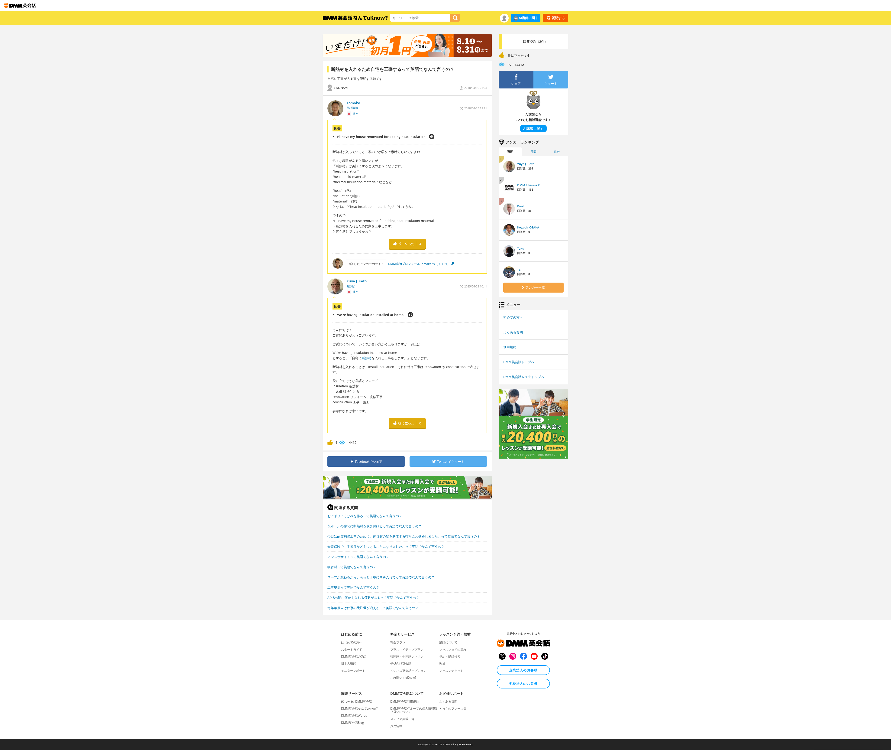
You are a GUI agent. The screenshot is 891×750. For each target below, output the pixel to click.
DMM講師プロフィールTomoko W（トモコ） (419, 264)
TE (518, 269)
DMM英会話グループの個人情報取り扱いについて (413, 710)
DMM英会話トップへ (518, 362)
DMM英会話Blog (352, 723)
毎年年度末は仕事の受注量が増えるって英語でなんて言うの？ (372, 608)
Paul (520, 206)
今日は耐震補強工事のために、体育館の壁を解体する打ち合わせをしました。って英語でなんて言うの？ (403, 536)
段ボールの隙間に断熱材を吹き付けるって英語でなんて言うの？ (374, 526)
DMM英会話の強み (354, 656)
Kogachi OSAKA (528, 227)
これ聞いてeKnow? (403, 677)
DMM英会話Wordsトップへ (523, 377)
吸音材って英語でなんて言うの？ (351, 567)
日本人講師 (348, 663)
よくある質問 (513, 332)
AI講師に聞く (528, 18)
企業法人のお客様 (523, 670)
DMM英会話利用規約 (404, 701)
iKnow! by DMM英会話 (356, 701)
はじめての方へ (351, 642)
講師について (448, 642)
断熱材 (366, 358)
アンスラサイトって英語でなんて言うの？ (358, 556)
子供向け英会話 (400, 663)
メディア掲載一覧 (402, 719)
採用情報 (396, 726)
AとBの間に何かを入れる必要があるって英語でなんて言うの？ (373, 597)
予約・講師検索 (449, 656)
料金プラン (397, 642)
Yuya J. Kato (525, 164)
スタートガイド (351, 649)
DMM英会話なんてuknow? (359, 708)
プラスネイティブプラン (406, 649)
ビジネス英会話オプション (408, 670)
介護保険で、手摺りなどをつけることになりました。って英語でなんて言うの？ (385, 546)
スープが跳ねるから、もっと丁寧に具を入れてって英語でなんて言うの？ (381, 577)
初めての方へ (513, 317)
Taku (520, 248)
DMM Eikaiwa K (528, 185)
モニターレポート (353, 670)
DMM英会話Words (354, 715)
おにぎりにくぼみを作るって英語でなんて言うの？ (364, 516)
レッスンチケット (451, 670)
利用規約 (509, 347)
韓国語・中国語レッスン (406, 656)
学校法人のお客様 (523, 683)
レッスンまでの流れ (452, 649)
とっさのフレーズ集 (452, 708)
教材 (442, 663)
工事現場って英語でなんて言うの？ (353, 587)
